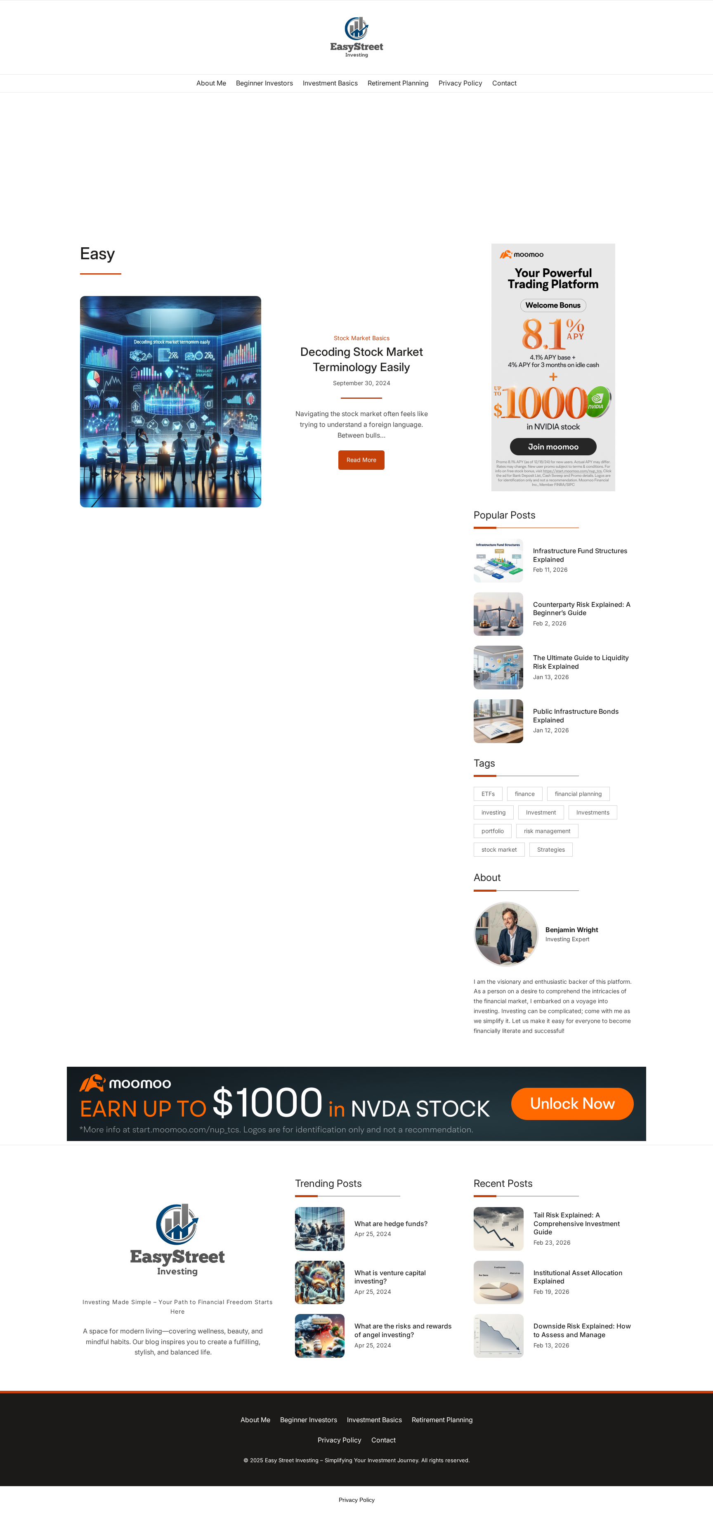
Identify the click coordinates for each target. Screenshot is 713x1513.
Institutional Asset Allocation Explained (578, 1277)
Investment (541, 812)
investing (494, 812)
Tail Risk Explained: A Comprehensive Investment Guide (577, 1223)
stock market (499, 849)
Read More (366, 462)
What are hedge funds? (391, 1223)
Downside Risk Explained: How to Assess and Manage (582, 1330)
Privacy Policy (357, 1499)
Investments (592, 812)
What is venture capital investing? (390, 1277)
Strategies (551, 849)
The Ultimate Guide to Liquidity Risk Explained (581, 662)
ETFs (488, 793)
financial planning (578, 793)
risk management (547, 830)
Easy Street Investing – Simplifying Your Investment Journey (341, 1460)
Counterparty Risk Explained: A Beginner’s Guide (581, 608)
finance (525, 793)
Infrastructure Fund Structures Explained (580, 555)
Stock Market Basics (362, 337)
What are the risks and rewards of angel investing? (403, 1330)
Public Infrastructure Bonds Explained (576, 715)
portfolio (493, 830)
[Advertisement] (356, 160)
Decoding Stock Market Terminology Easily (361, 359)
